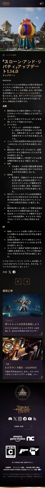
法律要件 (8, 467)
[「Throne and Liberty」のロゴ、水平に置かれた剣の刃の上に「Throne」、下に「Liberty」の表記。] (22, 413)
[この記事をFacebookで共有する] (14, 272)
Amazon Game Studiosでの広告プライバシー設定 (21, 469)
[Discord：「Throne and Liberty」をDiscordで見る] (10, 419)
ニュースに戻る (11, 55)
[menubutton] (42, 4)
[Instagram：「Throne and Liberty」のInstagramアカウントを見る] (20, 419)
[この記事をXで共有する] (10, 272)
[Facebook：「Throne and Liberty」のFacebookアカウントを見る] (25, 419)
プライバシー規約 (18, 467)
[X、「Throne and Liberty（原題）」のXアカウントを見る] (15, 419)
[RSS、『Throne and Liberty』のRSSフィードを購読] (34, 419)
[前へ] (18, 281)
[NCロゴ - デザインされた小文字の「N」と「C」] (31, 439)
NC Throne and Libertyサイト (22, 462)
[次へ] (27, 281)
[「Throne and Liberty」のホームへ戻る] (6, 3)
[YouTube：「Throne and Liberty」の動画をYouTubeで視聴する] (30, 419)
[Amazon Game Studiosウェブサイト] (17, 439)
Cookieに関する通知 (33, 467)
